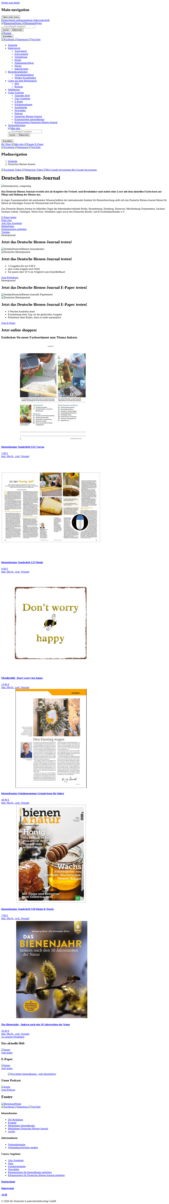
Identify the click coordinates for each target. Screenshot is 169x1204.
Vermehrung (21, 57)
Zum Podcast (8, 1089)
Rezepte (19, 86)
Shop (10, 1163)
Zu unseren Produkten (12, 1036)
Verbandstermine (16, 125)
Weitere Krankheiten (25, 77)
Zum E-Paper (8, 323)
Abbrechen (17, 30)
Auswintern (21, 51)
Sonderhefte (21, 107)
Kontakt (12, 1122)
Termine (5, 232)
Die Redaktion (15, 1119)
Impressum (7, 1188)
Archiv (11, 1131)
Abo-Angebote (22, 98)
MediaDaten (7, 226)
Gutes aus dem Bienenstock (22, 80)
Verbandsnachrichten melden (23, 1147)
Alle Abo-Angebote (11, 223)
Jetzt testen (7, 1052)
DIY (17, 83)
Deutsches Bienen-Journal (28, 116)
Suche (6, 30)
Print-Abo (6, 220)
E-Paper (19, 101)
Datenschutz (8, 1181)
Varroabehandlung (24, 74)
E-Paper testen (8, 217)
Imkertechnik (21, 68)
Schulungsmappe (23, 104)
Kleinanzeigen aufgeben (14, 229)
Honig (18, 60)
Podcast (19, 113)
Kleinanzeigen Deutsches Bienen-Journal (36, 122)
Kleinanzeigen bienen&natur (29, 119)
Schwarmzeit (21, 54)
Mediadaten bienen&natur (21, 1125)
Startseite (12, 45)
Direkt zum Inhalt (10, 2)
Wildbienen (14, 89)
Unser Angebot (16, 92)
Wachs (18, 65)
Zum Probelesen (9, 277)
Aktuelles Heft (22, 95)
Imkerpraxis (14, 48)
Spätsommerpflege (24, 63)
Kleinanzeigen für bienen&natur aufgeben (30, 1172)
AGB (4, 1194)
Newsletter (20, 110)
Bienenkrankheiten (18, 71)
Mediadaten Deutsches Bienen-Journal (28, 1128)
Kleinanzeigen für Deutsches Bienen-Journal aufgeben (36, 1175)
